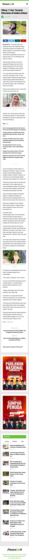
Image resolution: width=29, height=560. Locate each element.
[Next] (16, 164)
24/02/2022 (15, 16)
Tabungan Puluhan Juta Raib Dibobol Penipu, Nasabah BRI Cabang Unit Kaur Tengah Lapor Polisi (14, 134)
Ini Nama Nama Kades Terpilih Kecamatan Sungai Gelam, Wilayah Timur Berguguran (18, 533)
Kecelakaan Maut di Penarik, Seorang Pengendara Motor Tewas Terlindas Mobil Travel (13, 146)
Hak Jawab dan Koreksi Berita (16, 554)
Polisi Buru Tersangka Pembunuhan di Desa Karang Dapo (17, 483)
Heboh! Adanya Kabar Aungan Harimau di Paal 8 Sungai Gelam (18, 474)
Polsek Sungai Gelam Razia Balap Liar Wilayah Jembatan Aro (17, 454)
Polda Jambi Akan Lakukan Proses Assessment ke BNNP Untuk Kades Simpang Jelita (18, 502)
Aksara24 (8, 16)
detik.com (10, 322)
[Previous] (13, 164)
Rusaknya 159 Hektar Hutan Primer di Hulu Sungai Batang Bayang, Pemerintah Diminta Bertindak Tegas (13, 140)
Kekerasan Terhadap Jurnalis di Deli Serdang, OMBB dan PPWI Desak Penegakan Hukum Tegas (14, 157)
